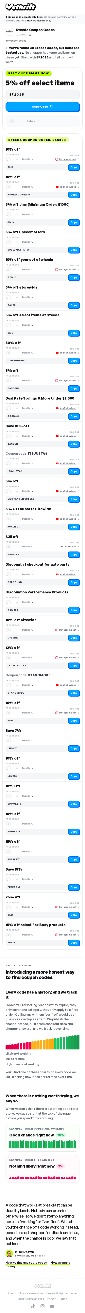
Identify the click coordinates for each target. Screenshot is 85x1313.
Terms (63, 1298)
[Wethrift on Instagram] (42, 1306)
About (11, 1293)
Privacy (51, 1298)
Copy (74, 167)
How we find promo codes (61, 1293)
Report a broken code (31, 1298)
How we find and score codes (26, 1262)
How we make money (39, 20)
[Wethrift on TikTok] (33, 1306)
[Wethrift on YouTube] (52, 1306)
